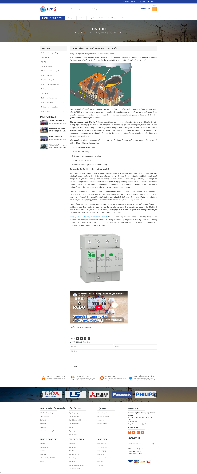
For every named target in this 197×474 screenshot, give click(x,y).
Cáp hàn (71, 427)
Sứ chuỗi (43, 423)
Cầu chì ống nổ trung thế (47, 431)
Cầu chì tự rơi (44, 416)
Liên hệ (123, 18)
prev (41, 395)
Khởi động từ (44, 447)
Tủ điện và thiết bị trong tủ (50, 71)
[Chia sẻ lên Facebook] (77, 338)
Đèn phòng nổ (73, 461)
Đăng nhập (142, 1)
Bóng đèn (72, 443)
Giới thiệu (81, 18)
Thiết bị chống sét (47, 102)
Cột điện (44, 62)
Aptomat (42, 443)
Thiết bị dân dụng (47, 89)
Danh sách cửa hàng (129, 1)
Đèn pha (71, 451)
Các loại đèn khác (74, 468)
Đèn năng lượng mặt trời (76, 465)
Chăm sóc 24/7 (82, 376)
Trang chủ (71, 18)
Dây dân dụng (73, 434)
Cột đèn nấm (101, 420)
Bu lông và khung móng (49, 98)
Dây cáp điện (45, 57)
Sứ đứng (43, 427)
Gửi (75, 366)
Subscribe (153, 443)
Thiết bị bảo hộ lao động (49, 107)
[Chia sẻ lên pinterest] (85, 338)
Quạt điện (44, 93)
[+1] (89, 338)
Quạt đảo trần (101, 443)
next (155, 395)
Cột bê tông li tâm (103, 413)
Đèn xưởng (72, 458)
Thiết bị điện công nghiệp (49, 53)
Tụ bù (42, 461)
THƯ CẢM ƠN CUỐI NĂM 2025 (61, 121)
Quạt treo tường (102, 458)
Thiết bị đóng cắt (46, 75)
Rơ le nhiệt (43, 454)
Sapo (140, 453)
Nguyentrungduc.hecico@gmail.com (138, 424)
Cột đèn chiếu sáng (103, 416)
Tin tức (101, 18)
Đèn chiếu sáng (46, 66)
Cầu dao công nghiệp (46, 413)
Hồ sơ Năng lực (112, 18)
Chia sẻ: (73, 338)
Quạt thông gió (102, 447)
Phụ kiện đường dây (48, 80)
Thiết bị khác (45, 111)
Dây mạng (72, 431)
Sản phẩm (92, 18)
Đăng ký (152, 1)
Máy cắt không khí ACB (47, 458)
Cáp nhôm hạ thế (74, 423)
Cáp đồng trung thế (75, 413)
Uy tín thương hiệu (56, 376)
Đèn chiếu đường (74, 454)
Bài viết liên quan (48, 117)
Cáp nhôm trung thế (75, 420)
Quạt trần (100, 461)
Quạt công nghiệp (102, 451)
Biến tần (42, 451)
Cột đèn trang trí (102, 423)
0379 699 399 (145, 9)
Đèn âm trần (72, 447)
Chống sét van (44, 420)
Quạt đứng (100, 454)
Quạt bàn (100, 465)
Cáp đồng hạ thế (74, 416)
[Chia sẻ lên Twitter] (81, 338)
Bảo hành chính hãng (144, 376)
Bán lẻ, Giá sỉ (111, 376)
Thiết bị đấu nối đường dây (50, 84)
